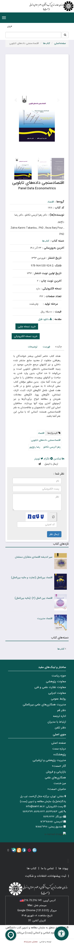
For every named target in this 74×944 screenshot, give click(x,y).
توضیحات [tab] (32, 347)
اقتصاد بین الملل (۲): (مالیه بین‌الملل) (33, 598)
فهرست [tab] (46, 347)
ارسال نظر (54, 534)
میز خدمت (60, 783)
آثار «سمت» (59, 766)
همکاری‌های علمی (55, 777)
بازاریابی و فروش (56, 771)
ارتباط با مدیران (57, 722)
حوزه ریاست (59, 675)
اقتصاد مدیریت (44, 618)
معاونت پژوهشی (56, 681)
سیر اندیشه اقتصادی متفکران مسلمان (33, 557)
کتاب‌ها (46, 43)
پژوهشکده (60, 754)
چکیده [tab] (58, 347)
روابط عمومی (58, 698)
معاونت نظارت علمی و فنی (50, 687)
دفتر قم (61, 710)
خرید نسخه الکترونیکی (25, 336)
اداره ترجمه (59, 716)
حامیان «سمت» (56, 789)
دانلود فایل (44, 319)
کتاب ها (31, 868)
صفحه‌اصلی (60, 43)
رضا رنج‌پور (34, 447)
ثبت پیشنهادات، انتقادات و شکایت (45, 876)
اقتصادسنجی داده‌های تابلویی (46, 440)
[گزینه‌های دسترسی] (61, 933)
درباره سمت (59, 748)
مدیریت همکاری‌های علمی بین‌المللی (44, 704)
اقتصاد (50, 202)
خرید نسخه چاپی (27, 326)
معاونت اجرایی (57, 693)
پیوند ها (63, 868)
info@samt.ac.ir (35, 806)
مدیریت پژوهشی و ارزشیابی (49, 760)
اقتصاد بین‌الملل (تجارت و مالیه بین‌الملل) (31, 577)
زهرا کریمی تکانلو (52, 447)
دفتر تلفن (60, 727)
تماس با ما (47, 868)
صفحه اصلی (58, 743)
